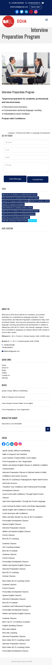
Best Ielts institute (9, 629)
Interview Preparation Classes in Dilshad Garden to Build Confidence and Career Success (24, 474)
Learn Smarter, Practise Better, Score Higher (17, 403)
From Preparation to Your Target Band (15, 409)
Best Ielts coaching (9, 633)
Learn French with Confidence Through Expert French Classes (23, 496)
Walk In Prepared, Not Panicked (13, 397)
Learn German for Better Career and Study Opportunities (24, 506)
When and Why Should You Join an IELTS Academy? (22, 517)
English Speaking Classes (12, 626)
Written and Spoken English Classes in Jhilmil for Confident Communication (25, 467)
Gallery (4, 373)
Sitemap (5, 378)
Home (4, 365)
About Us (5, 368)
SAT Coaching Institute (11, 547)
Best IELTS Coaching (10, 539)
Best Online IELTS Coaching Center (16, 581)
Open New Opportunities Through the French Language (23, 501)
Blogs (4, 370)
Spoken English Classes (11, 524)
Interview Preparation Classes (14, 528)
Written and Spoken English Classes (16, 531)
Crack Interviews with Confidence (15, 513)
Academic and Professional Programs (16, 606)
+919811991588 (17, 3)
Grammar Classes (9, 543)
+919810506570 (33, 3)
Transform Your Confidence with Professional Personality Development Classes (24, 488)
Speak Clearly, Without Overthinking (14, 391)
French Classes (8, 535)
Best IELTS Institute (10, 551)
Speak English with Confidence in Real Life (18, 510)
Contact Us (6, 375)
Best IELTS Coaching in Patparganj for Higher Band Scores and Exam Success (25, 481)
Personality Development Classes (15, 521)
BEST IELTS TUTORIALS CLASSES (16, 622)
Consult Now (38, 179)
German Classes (8, 576)
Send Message (15, 179)
